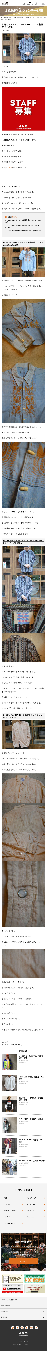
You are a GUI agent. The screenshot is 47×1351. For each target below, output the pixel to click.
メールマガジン (9, 1223)
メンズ (5, 1042)
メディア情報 (31, 1204)
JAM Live (30, 1217)
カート (36, 4)
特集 (5, 1198)
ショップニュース (10, 1210)
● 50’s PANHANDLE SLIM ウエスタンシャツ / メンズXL (23, 231)
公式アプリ (30, 1210)
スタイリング (31, 1198)
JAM (12, 1045)
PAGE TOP (22, 1341)
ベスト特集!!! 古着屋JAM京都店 (31, 1119)
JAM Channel (9, 1217)
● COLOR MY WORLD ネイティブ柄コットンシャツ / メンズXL (23, 226)
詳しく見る (23, 1261)
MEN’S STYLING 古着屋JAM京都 (32, 1161)
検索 (24, 4)
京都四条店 (18, 1045)
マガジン (7, 1204)
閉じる (14, 217)
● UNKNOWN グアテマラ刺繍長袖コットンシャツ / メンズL (23, 221)
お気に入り (30, 4)
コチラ (9, 167)
